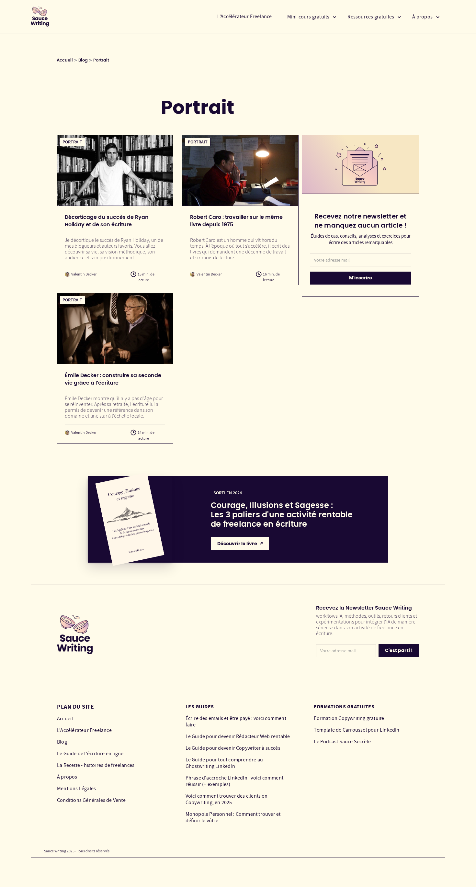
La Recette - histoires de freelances (95, 765)
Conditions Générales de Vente (91, 800)
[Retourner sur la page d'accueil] (40, 16)
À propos (67, 777)
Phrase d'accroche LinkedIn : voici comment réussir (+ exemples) (234, 781)
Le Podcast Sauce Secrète (342, 741)
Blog (83, 60)
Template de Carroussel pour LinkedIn (356, 730)
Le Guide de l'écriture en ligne (90, 753)
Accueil (65, 60)
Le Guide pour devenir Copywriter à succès (233, 748)
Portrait (101, 60)
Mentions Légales (76, 788)
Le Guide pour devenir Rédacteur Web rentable (238, 736)
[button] (312, 16)
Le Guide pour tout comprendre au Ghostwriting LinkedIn (224, 763)
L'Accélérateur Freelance (244, 16)
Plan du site (75, 707)
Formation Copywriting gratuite (349, 718)
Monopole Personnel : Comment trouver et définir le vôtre (233, 817)
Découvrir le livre (237, 544)
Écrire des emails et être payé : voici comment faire (236, 721)
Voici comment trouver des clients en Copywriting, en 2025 (226, 799)
